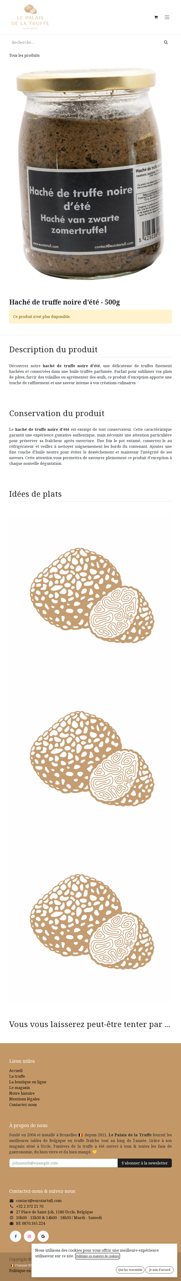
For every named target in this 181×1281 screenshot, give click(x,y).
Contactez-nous (23, 1104)
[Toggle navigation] (167, 17)
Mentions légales (24, 1099)
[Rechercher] (166, 42)
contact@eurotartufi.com (39, 1200)
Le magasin (19, 1087)
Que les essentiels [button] (130, 1270)
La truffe (17, 1076)
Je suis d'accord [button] (159, 1270)
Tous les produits (24, 55)
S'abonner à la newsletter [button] (145, 1163)
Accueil (15, 1070)
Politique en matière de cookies (97, 1256)
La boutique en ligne (27, 1082)
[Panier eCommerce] (155, 17)
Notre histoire (22, 1093)
